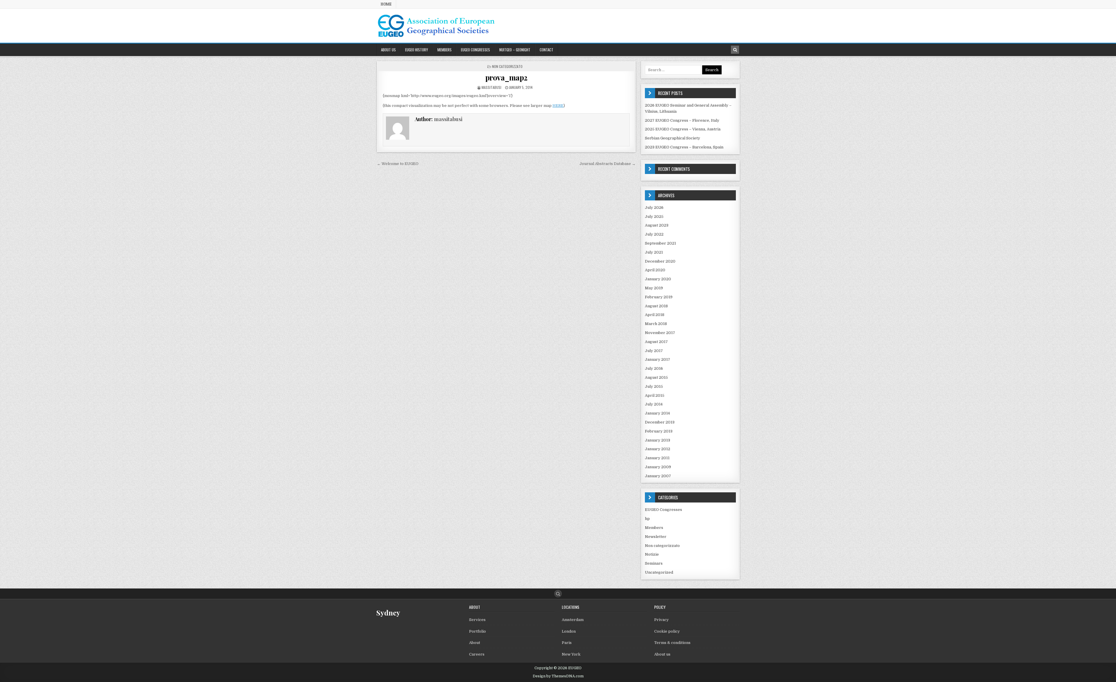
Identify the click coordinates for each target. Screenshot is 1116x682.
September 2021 (660, 243)
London (569, 631)
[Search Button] (558, 593)
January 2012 (657, 449)
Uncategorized (659, 572)
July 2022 (654, 234)
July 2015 (654, 386)
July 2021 (654, 252)
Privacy (661, 620)
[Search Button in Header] (735, 50)
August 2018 (656, 306)
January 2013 (657, 440)
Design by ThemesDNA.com (558, 676)
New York (571, 654)
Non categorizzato (507, 66)
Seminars (654, 563)
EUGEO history (416, 50)
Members (444, 50)
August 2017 (656, 342)
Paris (567, 642)
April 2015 (654, 395)
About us (662, 654)
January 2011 (657, 458)
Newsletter (655, 536)
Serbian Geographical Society (672, 138)
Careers (476, 654)
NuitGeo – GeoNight (514, 50)
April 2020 (655, 270)
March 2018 (656, 324)
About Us (388, 50)
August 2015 (656, 377)
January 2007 (658, 476)
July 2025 (654, 216)
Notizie (652, 554)
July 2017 (654, 351)
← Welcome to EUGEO (398, 163)
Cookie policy (667, 631)
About (474, 642)
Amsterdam (573, 620)
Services (477, 620)
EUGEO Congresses (475, 50)
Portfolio (477, 631)
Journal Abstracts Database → (608, 163)
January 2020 (658, 279)
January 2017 (657, 359)
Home (386, 4)
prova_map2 (506, 77)
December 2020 (660, 261)
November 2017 (660, 333)
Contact (546, 50)
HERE (558, 105)
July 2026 (654, 207)
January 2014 (657, 413)
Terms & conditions (672, 642)
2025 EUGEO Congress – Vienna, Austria (682, 129)
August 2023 (656, 225)
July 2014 (654, 404)
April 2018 (654, 315)
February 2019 (659, 297)
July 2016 (654, 368)
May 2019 (654, 288)
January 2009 (658, 467)
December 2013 (660, 422)
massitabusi (491, 87)
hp (647, 518)
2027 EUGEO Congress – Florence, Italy (682, 120)
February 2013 (659, 431)
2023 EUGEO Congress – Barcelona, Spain (684, 147)
